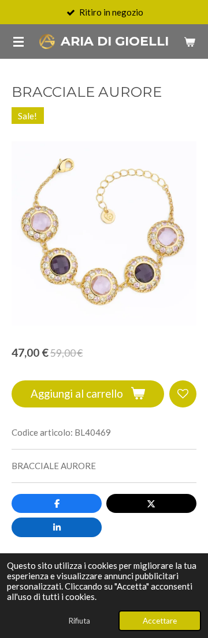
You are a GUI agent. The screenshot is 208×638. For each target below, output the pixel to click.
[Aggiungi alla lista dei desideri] (182, 393)
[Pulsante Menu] (18, 41)
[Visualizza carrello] (189, 41)
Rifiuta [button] (79, 620)
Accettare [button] (160, 620)
